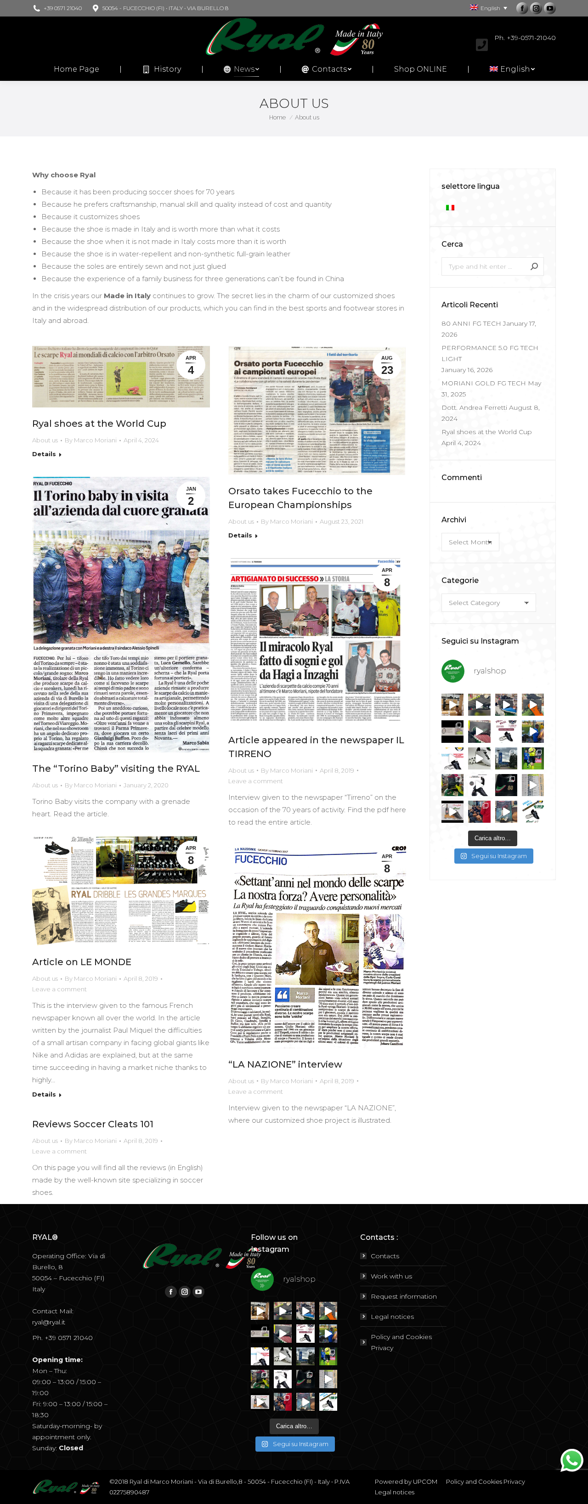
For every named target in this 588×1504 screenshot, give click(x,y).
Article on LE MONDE (81, 961)
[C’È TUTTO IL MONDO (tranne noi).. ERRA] (452, 731)
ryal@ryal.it (48, 1322)
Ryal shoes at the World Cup (99, 423)
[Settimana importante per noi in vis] (506, 758)
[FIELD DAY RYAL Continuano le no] (506, 731)
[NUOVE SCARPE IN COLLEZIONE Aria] (479, 758)
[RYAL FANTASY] (479, 705)
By (91, 440)
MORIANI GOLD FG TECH (483, 383)
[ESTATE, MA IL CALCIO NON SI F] (533, 705)
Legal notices (392, 1316)
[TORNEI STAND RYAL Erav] (452, 758)
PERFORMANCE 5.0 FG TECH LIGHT (489, 353)
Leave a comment (255, 781)
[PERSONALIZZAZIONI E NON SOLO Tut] (506, 812)
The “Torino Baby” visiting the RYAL (116, 768)
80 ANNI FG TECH (471, 323)
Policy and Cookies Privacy (401, 1342)
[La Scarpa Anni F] (479, 785)
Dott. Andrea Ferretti (474, 407)
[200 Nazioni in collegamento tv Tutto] (533, 758)
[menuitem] (76, 69)
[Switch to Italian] (451, 207)
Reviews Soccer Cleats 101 (92, 1124)
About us (45, 440)
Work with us (391, 1276)
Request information (404, 1296)
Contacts (385, 1256)
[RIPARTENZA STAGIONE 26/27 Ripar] (452, 705)
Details (44, 454)
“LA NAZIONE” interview (285, 1064)
